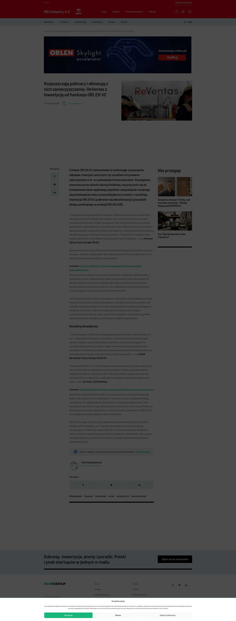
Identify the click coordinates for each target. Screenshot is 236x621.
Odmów (118, 615)
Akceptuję (68, 615)
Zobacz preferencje (167, 615)
